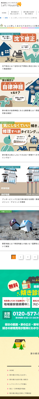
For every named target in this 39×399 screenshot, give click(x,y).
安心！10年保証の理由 (17, 388)
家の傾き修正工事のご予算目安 (20, 393)
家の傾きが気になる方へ (18, 375)
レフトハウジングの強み (18, 384)
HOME (4, 13)
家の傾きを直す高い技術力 (18, 379)
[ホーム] (1, 18)
